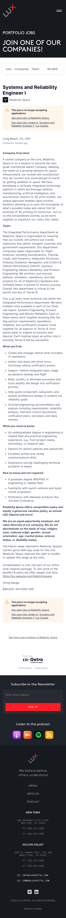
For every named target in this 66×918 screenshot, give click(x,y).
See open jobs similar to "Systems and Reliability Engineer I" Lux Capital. (33, 124)
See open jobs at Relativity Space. (31, 118)
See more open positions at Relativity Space (33, 637)
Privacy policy (25, 668)
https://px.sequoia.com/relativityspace (27, 576)
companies (21, 69)
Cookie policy (41, 668)
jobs (8, 69)
